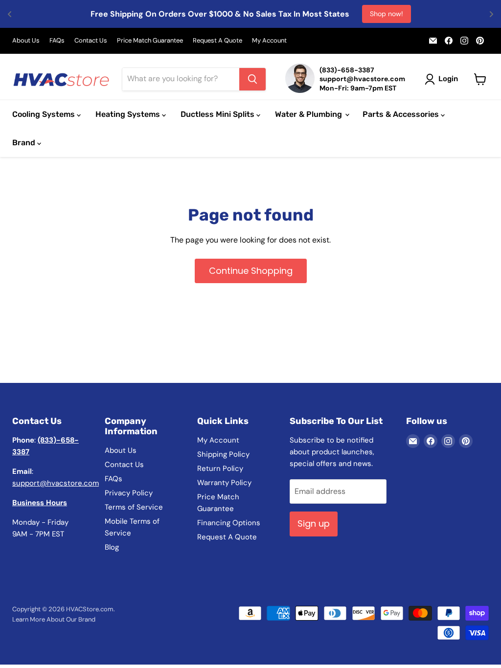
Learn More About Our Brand (53, 619)
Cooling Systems (44, 114)
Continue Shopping (251, 271)
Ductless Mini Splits (218, 114)
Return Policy (220, 468)
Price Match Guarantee (150, 41)
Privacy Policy (129, 493)
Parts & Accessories (402, 114)
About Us (26, 41)
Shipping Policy (223, 454)
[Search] (252, 79)
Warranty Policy (224, 483)
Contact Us (90, 41)
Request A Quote (217, 41)
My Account (269, 41)
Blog (112, 547)
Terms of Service (134, 507)
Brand (24, 142)
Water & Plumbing (309, 114)
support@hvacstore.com (55, 483)
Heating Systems (128, 114)
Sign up (313, 523)
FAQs (57, 41)
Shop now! (386, 13)
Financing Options (228, 523)
